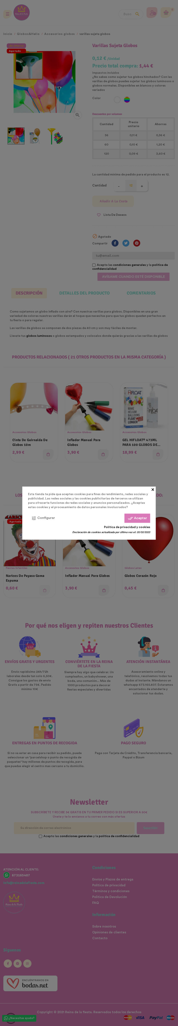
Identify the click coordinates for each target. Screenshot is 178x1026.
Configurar (43, 518)
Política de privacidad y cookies (127, 527)
